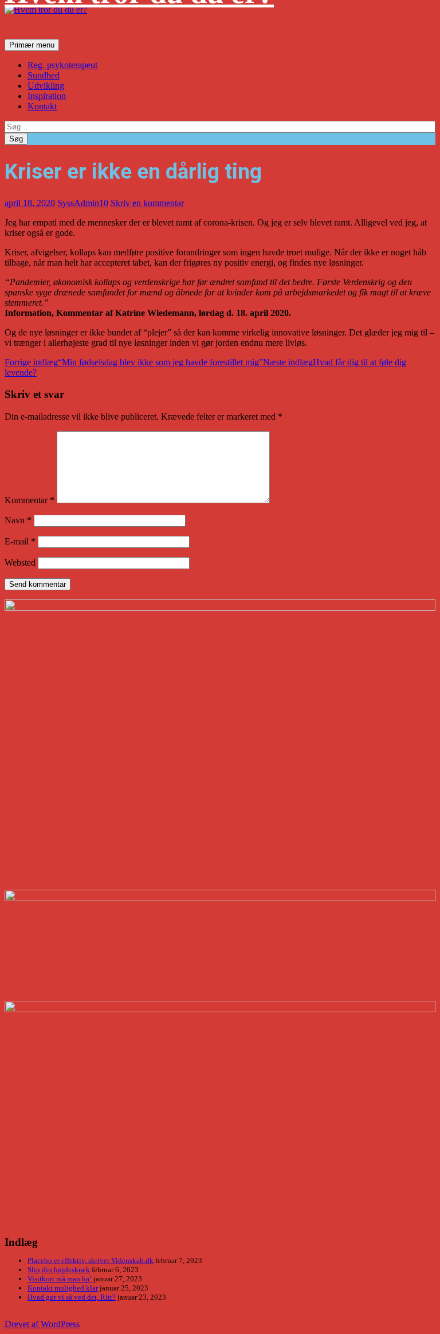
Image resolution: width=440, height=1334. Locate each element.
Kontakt (42, 106)
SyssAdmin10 (82, 203)
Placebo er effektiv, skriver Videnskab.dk (91, 1260)
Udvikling (46, 85)
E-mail (20, 541)
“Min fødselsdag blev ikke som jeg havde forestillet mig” (134, 362)
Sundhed (44, 75)
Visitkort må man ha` (60, 1278)
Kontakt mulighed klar (63, 1288)
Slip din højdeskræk (59, 1269)
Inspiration (47, 96)
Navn (18, 520)
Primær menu (31, 45)
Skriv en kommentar (147, 203)
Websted (20, 562)
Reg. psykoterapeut (62, 65)
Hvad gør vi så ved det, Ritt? (72, 1297)
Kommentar (29, 500)
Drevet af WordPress (42, 1324)
